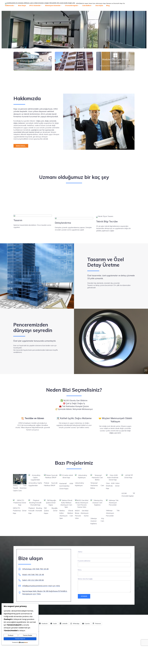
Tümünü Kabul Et (20, 638)
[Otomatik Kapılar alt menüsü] (78, 5)
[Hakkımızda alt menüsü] (14, 5)
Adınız (80, 552)
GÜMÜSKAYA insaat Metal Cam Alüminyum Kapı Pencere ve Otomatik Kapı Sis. (100, 3)
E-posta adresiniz (84, 561)
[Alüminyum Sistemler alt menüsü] (61, 5)
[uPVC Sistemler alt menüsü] (41, 5)
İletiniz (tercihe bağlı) (85, 579)
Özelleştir (10, 635)
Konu (79, 570)
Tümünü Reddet (27, 635)
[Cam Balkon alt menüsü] (91, 5)
